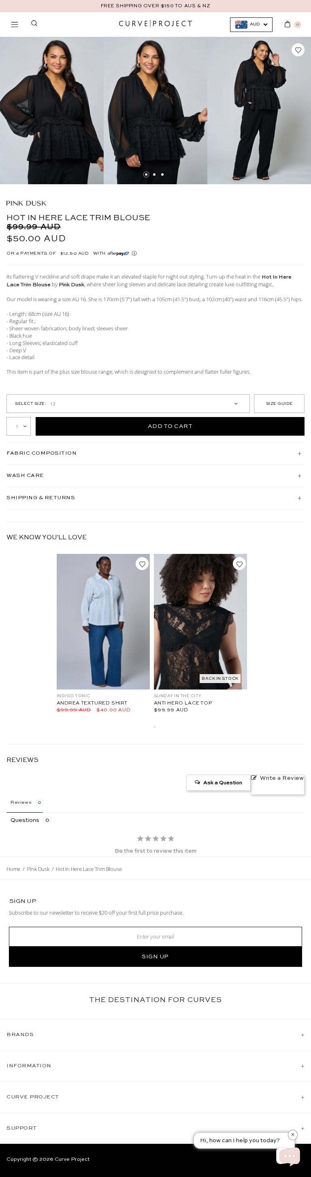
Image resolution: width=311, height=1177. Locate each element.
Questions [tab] (25, 820)
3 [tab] (162, 174)
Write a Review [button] (282, 778)
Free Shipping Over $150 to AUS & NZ (156, 6)
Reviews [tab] (21, 802)
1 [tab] (146, 174)
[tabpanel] (52, 110)
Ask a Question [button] (222, 782)
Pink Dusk (38, 869)
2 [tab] (154, 174)
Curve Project (72, 1159)
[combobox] (251, 24)
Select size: (30, 404)
